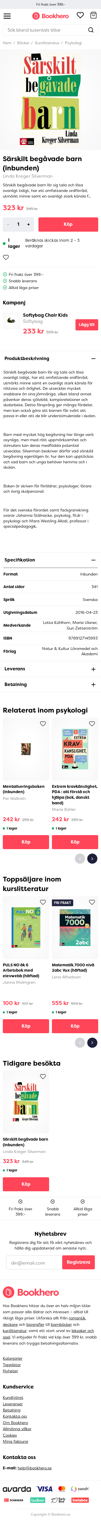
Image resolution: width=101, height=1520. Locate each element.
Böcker (22, 42)
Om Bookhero (15, 1422)
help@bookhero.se (35, 1467)
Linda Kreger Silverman (28, 176)
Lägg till (87, 324)
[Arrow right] (92, 859)
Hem (7, 42)
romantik (77, 1318)
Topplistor (12, 1364)
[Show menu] (7, 16)
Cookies (10, 1435)
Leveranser (13, 1403)
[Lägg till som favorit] (6, 257)
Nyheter (10, 1370)
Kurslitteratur (46, 42)
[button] (93, 15)
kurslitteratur (14, 1330)
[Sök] (91, 30)
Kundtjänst (13, 1397)
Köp (68, 224)
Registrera (78, 1262)
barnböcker (61, 1324)
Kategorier (12, 1358)
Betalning (11, 1410)
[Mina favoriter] (80, 15)
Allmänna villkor (17, 1428)
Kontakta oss (15, 1416)
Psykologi (73, 42)
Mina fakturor (15, 1441)
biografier (35, 1324)
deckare (10, 1324)
